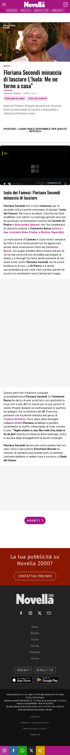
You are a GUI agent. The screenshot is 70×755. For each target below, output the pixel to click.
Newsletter (41, 10)
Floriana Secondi (15, 98)
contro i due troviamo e (33, 230)
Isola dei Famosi (37, 98)
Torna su (35, 734)
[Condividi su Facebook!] (13, 750)
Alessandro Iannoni (27, 224)
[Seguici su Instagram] (4, 750)
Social (35, 639)
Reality (35, 633)
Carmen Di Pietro (15, 419)
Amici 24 (25, 10)
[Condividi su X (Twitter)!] (31, 750)
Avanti (34, 520)
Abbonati (57, 10)
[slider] (17, 183)
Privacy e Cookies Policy (35, 723)
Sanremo (12, 10)
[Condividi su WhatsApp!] (22, 750)
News (7, 66)
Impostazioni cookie (35, 729)
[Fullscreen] (65, 184)
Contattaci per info (35, 576)
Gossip (35, 645)
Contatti (35, 717)
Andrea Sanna (12, 93)
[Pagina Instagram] (65, 4)
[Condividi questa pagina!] (40, 750)
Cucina (35, 658)
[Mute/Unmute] (9, 184)
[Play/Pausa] (4, 184)
